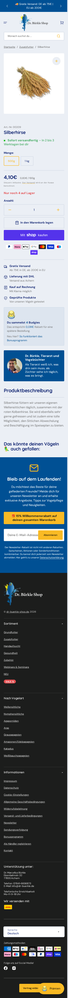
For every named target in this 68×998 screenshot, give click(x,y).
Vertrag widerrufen (33, 993)
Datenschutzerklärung (37, 562)
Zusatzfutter (26, 47)
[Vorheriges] (7, 6)
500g (13, 159)
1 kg (29, 159)
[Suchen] (56, 36)
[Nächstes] (58, 6)
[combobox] (32, 36)
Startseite (9, 47)
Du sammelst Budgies (23, 320)
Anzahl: (9, 198)
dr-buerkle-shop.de (17, 616)
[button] (5, 23)
